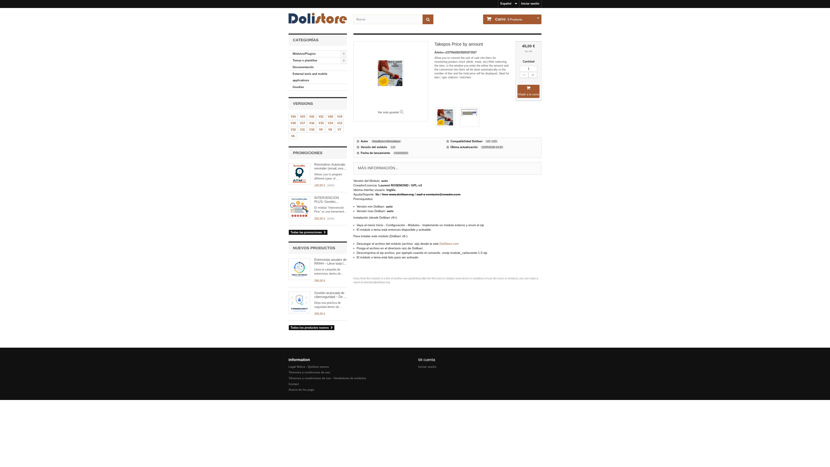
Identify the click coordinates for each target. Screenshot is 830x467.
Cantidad (529, 61)
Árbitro (439, 52)
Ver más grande (388, 112)
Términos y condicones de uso (309, 372)
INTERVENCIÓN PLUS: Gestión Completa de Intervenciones (326, 200)
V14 (330, 123)
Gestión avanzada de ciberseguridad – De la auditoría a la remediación (330, 295)
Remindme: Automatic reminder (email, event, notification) (330, 166)
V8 (330, 129)
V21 (321, 116)
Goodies (298, 87)
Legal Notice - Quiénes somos (309, 366)
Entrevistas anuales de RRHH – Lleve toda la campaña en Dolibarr (330, 261)
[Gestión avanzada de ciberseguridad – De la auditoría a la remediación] (299, 302)
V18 (293, 123)
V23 (302, 116)
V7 (339, 129)
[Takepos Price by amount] (445, 117)
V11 (302, 129)
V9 (320, 129)
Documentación (303, 67)
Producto (508, 19)
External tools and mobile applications (310, 77)
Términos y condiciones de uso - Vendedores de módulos (327, 378)
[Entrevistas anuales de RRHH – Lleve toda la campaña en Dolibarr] (299, 269)
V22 (311, 116)
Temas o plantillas (305, 60)
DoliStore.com (449, 243)
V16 (311, 123)
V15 (321, 123)
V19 (339, 116)
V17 (302, 123)
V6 (293, 136)
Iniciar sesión (530, 3)
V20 (330, 116)
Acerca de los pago (301, 389)
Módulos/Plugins (304, 53)
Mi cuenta (426, 360)
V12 (293, 129)
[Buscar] (428, 19)
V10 (311, 129)
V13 (339, 123)
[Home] (318, 18)
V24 (293, 116)
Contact (294, 384)
